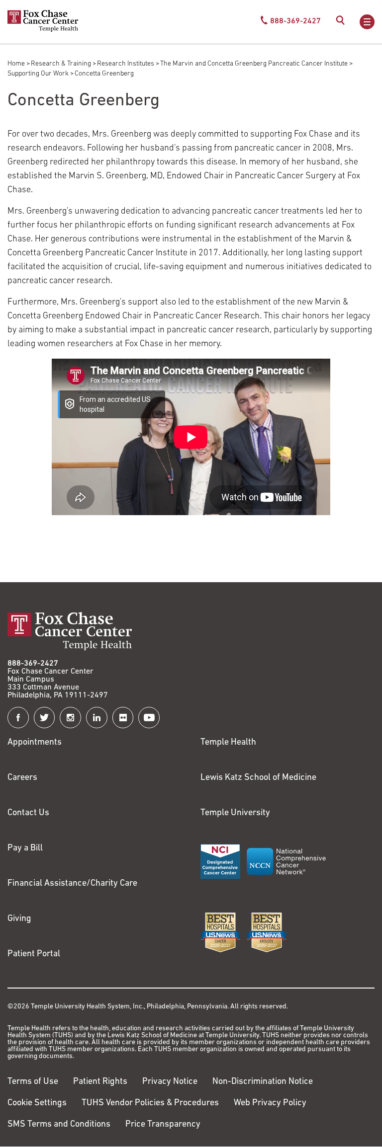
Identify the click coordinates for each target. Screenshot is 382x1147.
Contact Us (28, 813)
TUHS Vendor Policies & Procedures (150, 1103)
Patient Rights (100, 1081)
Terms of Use (32, 1081)
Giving (19, 919)
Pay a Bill (25, 848)
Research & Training (61, 64)
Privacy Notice (169, 1081)
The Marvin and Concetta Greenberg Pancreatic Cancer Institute (254, 64)
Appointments (34, 742)
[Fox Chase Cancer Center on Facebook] (18, 717)
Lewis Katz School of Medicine (258, 777)
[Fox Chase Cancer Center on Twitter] (44, 717)
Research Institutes (125, 64)
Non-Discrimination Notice (262, 1081)
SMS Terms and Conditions (58, 1124)
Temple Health (228, 742)
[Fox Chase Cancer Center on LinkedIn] (96, 717)
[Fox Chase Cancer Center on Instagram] (70, 717)
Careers (22, 777)
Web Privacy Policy (270, 1103)
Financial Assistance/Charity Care (72, 883)
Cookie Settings (37, 1103)
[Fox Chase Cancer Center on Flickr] (123, 717)
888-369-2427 (32, 664)
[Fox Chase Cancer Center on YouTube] (149, 717)
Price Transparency (162, 1124)
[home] (42, 30)
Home (16, 64)
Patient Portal (33, 954)
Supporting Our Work (38, 73)
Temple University (235, 813)
